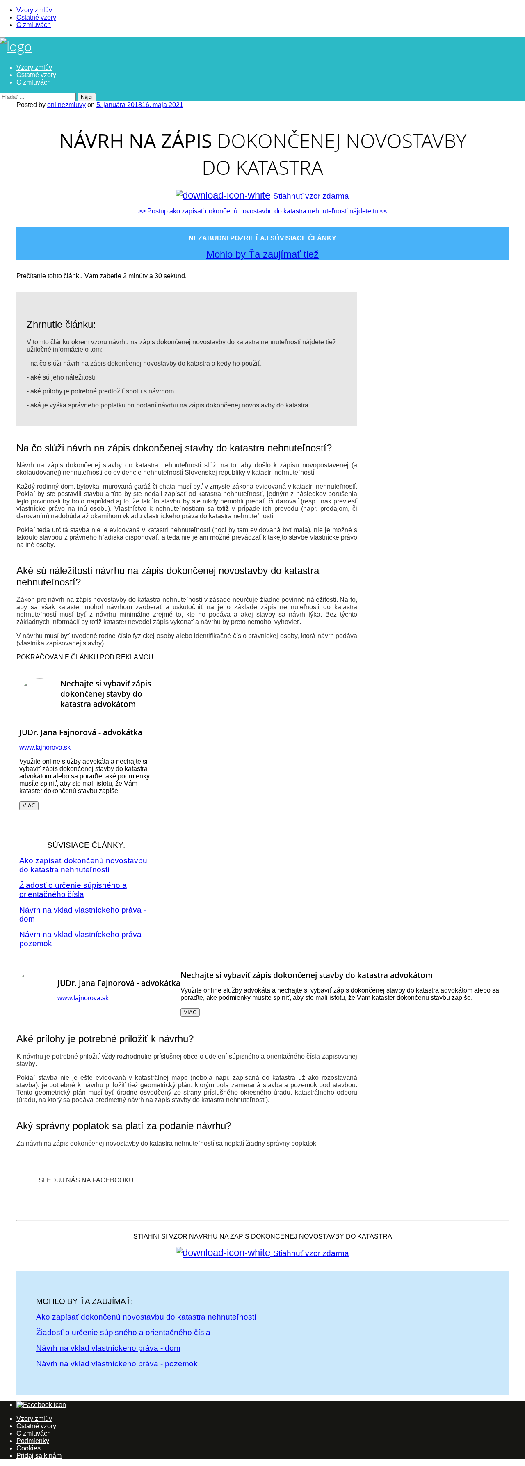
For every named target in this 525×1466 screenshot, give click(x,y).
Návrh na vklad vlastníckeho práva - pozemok (117, 1363)
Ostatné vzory (36, 17)
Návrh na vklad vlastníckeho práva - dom (108, 1348)
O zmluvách (33, 24)
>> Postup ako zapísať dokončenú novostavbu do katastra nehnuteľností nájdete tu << (262, 211)
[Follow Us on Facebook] (41, 1404)
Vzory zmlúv (34, 10)
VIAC (29, 806)
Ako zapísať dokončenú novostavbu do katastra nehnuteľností (83, 865)
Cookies (28, 1448)
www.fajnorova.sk (45, 747)
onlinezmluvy (66, 104)
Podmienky (32, 1440)
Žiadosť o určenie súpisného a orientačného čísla (73, 890)
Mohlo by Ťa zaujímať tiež (262, 254)
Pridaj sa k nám (39, 1455)
